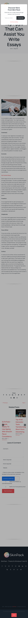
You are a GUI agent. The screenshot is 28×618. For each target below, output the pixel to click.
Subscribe (20, 18)
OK (14, 615)
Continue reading (14, 22)
